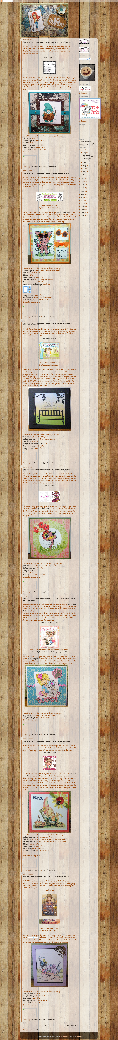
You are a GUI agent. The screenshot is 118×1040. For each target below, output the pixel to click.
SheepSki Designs (29, 718)
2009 (82, 213)
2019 (82, 182)
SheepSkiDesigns (49, 58)
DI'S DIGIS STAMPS (49, 338)
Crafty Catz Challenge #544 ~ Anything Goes (46, 741)
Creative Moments (29, 145)
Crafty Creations (28, 295)
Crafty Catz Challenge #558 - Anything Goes (46, 42)
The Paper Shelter (49, 752)
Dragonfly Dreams (29, 715)
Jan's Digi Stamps (29, 1000)
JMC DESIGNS (49, 485)
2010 (82, 210)
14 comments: (52, 167)
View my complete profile (87, 144)
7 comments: (51, 1020)
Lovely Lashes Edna (42, 509)
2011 (82, 207)
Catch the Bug (27, 300)
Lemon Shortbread (29, 277)
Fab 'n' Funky (27, 848)
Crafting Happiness (29, 140)
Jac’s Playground (86, 141)
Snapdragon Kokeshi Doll (33, 937)
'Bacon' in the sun (63, 212)
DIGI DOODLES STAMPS (49, 622)
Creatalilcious (27, 566)
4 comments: (51, 870)
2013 (82, 200)
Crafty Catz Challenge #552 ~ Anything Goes (46, 470)
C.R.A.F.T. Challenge (29, 147)
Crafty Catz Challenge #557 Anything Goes (46, 173)
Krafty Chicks (27, 150)
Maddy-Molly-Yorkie (34, 659)
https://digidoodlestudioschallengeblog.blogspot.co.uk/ (49, 652)
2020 (83, 179)
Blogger (79, 1036)
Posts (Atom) (35, 1030)
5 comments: (51, 735)
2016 (82, 191)
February (86, 175)
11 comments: (51, 317)
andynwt (65, 1036)
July (84, 153)
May (84, 166)
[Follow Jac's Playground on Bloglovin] (85, 59)
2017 (82, 188)
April (84, 169)
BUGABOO (49, 189)
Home (44, 1025)
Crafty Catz (72, 604)
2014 (82, 197)
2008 (83, 216)
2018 (82, 185)
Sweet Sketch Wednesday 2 (33, 284)
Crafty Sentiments (29, 570)
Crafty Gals (27, 575)
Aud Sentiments (28, 297)
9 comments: (51, 463)
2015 (83, 194)
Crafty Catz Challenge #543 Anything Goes (46, 877)
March (85, 172)
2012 (82, 203)
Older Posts (71, 1025)
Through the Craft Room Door (33, 444)
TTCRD (25, 143)
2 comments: (52, 592)
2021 (82, 150)
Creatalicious (27, 138)
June (85, 163)
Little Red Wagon (28, 280)
